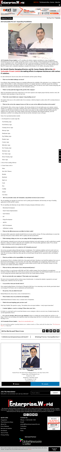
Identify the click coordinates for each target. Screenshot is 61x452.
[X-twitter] (60, 153)
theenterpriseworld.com (54, 423)
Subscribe (57, 2)
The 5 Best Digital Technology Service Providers (30, 369)
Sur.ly (56, 426)
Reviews (52, 2)
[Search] (1, 5)
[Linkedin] (60, 150)
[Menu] (59, 5)
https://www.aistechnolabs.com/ (26, 321)
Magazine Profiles (6, 18)
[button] (43, 330)
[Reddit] (60, 161)
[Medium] (60, 156)
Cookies (29, 449)
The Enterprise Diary (44, 2)
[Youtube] (60, 159)
